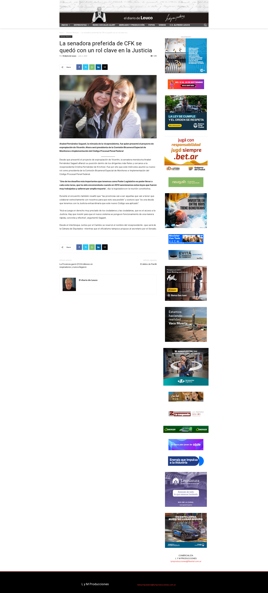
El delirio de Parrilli (148, 264)
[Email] (105, 67)
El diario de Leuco (69, 56)
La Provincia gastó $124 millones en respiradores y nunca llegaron (76, 265)
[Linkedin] (98, 67)
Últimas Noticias (72, 32)
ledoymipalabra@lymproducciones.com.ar (156, 585)
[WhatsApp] (92, 67)
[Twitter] (85, 67)
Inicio (61, 32)
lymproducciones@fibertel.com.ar (186, 561)
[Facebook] (79, 67)
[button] (205, 25)
